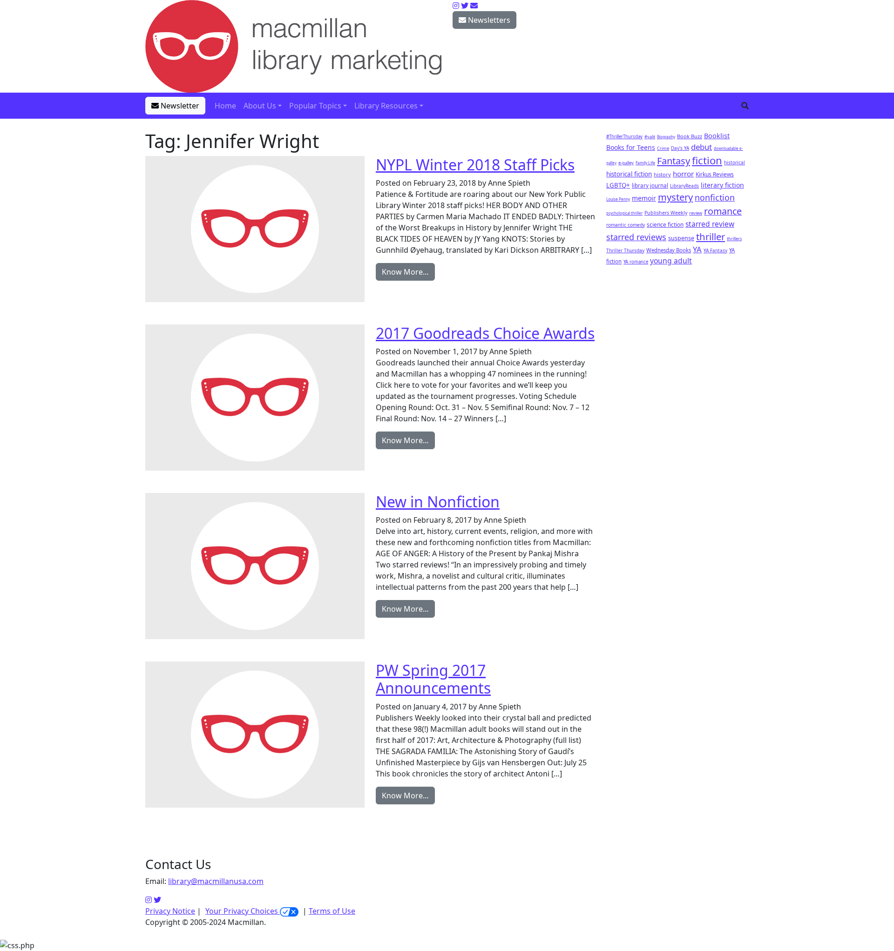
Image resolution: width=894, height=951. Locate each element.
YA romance (635, 262)
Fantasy (673, 161)
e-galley (626, 163)
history (662, 174)
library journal (650, 185)
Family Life (645, 163)
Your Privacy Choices (242, 911)
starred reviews (636, 237)
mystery (675, 197)
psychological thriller (624, 213)
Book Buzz (689, 136)
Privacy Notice (170, 911)
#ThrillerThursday (624, 137)
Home (225, 106)
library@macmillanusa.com (216, 881)
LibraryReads (684, 185)
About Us (260, 106)
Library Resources (386, 106)
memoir (644, 198)
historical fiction (629, 174)
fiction (707, 160)
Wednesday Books (668, 250)
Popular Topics (315, 106)
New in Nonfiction (438, 502)
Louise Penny (618, 199)
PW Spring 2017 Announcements (433, 679)
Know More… (405, 272)
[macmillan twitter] (464, 5)
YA (697, 249)
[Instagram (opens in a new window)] (148, 900)
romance (723, 211)
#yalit (649, 137)
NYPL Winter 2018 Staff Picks (475, 165)
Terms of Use (332, 911)
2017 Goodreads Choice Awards (485, 333)
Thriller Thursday (625, 250)
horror (683, 173)
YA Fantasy (715, 250)
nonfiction (715, 197)
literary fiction (722, 185)
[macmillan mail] (474, 5)
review (695, 213)
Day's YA (680, 148)
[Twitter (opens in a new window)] (157, 900)
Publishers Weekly (665, 212)
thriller (710, 236)
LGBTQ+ (618, 185)
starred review (709, 224)
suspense (681, 238)
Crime (663, 148)
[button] (745, 105)
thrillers (734, 239)
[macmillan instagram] (456, 5)
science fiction (665, 224)
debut (701, 147)
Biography (666, 136)
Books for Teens (630, 147)
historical (734, 162)
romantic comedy (625, 225)
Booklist (717, 135)
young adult (671, 261)
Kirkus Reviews (715, 174)
